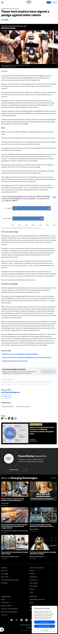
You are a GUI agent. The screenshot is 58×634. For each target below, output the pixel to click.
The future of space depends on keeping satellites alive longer (43, 553)
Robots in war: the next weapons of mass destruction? (20, 354)
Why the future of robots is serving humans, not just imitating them (12, 499)
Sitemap (29, 627)
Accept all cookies (44, 622)
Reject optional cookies (44, 626)
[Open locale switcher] (2, 630)
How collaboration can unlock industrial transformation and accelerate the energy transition (14, 526)
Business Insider (8, 28)
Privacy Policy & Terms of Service (29, 625)
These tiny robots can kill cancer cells (14, 361)
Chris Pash (4, 71)
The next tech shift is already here (42, 499)
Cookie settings (44, 630)
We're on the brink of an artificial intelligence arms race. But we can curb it (26, 357)
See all (54, 478)
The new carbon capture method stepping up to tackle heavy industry (42, 525)
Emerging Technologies (10, 8)
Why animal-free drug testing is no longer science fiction (14, 553)
